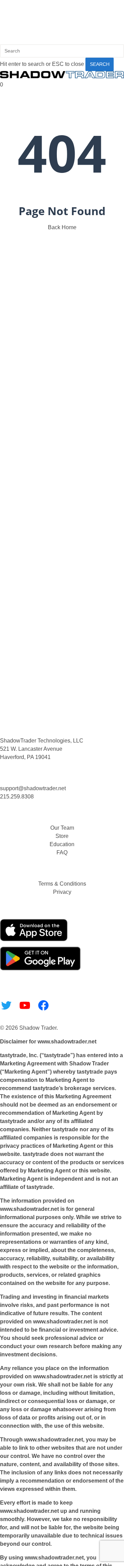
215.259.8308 (17, 796)
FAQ (62, 852)
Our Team (62, 828)
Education (62, 844)
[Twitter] (6, 1005)
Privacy (62, 892)
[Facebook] (43, 1005)
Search (100, 64)
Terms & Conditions (62, 884)
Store (62, 836)
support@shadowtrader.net (33, 788)
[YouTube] (25, 1005)
